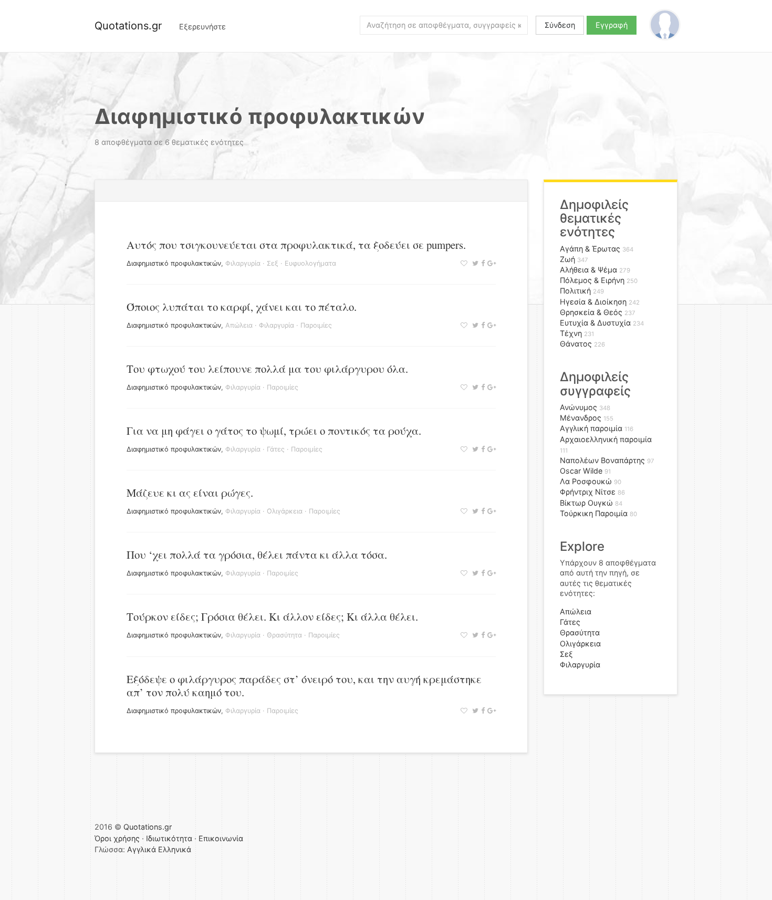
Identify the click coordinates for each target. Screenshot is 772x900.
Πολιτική (575, 290)
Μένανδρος (580, 417)
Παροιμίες (316, 325)
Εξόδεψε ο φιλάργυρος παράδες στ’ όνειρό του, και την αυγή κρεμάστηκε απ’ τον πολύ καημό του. (304, 685)
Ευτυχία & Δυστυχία (595, 322)
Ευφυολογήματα (310, 263)
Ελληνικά (174, 849)
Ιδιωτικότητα (169, 838)
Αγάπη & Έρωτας (590, 248)
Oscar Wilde (581, 470)
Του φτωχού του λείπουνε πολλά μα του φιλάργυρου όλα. (267, 368)
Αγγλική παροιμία (591, 428)
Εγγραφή (612, 24)
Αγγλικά (141, 849)
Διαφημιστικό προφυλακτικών (174, 263)
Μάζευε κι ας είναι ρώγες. (190, 492)
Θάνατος (576, 343)
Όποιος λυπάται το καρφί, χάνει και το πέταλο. (242, 306)
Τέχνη (571, 333)
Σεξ (272, 263)
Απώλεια (239, 325)
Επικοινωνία (221, 838)
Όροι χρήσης (117, 838)
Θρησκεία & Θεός (591, 312)
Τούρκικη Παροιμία (594, 513)
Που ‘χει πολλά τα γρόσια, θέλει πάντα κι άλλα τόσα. (257, 554)
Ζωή (567, 259)
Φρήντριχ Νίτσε (587, 491)
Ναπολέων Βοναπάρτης (602, 460)
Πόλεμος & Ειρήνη (592, 280)
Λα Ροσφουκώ (586, 481)
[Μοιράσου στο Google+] (490, 263)
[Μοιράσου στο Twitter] (474, 263)
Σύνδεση (560, 24)
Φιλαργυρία (242, 263)
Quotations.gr (128, 25)
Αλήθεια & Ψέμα (588, 269)
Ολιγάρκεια (284, 511)
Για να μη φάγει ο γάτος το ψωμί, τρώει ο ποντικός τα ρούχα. (274, 430)
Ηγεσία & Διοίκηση (593, 301)
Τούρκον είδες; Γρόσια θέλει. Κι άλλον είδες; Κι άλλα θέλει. (272, 616)
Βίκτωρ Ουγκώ (586, 502)
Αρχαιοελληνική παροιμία (606, 439)
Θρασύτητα (284, 635)
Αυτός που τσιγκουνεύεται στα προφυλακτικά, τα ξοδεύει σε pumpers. (296, 244)
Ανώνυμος (578, 407)
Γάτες (276, 449)
